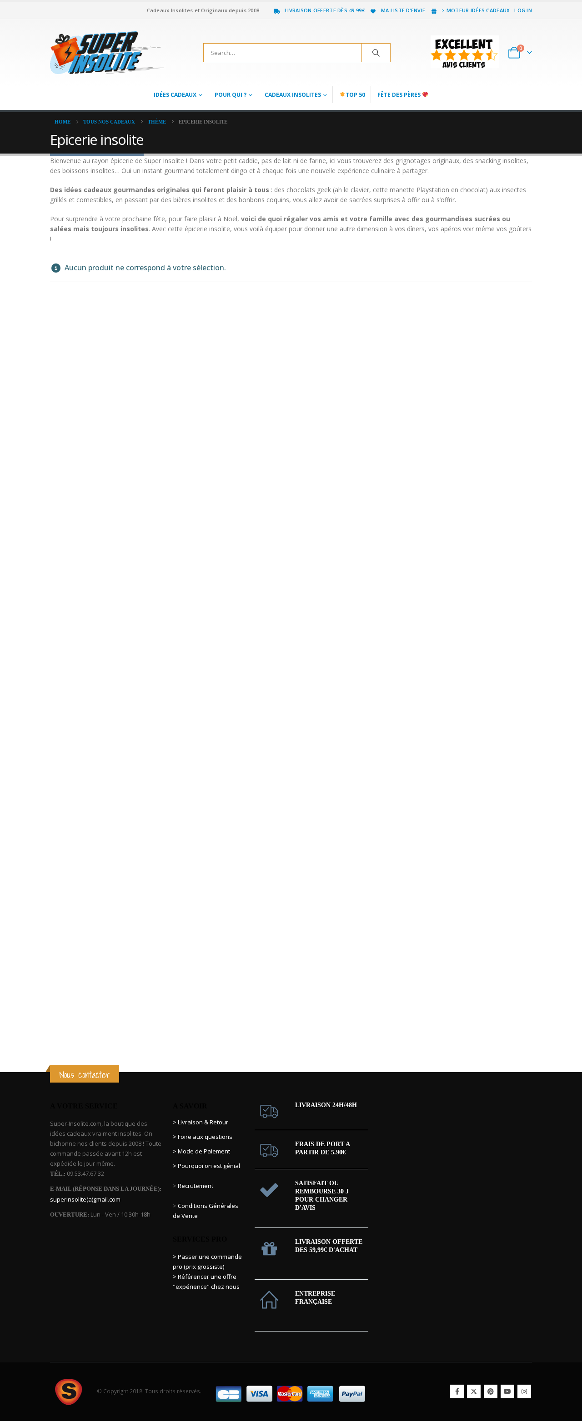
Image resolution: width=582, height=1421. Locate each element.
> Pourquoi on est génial (207, 1166)
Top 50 (355, 95)
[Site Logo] (107, 52)
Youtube (507, 1391)
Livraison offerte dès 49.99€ (325, 10)
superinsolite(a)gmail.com (85, 1199)
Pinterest (490, 1391)
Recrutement (195, 1186)
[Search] (376, 53)
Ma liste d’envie (403, 10)
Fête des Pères (399, 95)
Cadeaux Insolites (293, 95)
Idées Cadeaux (175, 95)
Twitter (474, 1391)
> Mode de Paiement (201, 1151)
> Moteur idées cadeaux (476, 10)
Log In (523, 10)
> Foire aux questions (202, 1137)
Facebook (457, 1391)
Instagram (524, 1391)
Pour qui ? (230, 95)
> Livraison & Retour (200, 1122)
